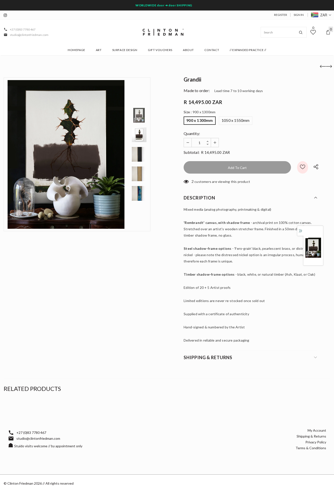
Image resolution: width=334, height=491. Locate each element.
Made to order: (197, 90)
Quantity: (192, 133)
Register (280, 15)
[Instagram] (7, 15)
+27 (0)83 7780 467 (22, 29)
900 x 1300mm (199, 120)
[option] (66, 154)
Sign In (299, 15)
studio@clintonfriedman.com (29, 35)
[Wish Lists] (302, 167)
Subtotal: (192, 152)
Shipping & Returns (311, 436)
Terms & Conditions (311, 448)
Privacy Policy (315, 442)
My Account (317, 430)
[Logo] (163, 32)
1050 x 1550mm (236, 120)
